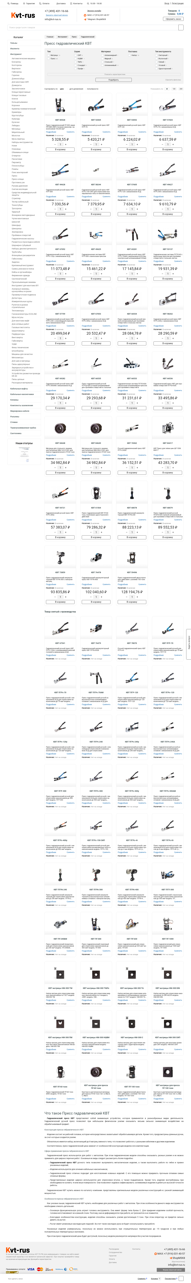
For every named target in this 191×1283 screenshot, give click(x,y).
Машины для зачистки (22, 354)
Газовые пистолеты (21, 327)
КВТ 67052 (60, 249)
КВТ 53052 (132, 120)
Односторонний (166, 69)
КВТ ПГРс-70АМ (96, 692)
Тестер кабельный (20, 202)
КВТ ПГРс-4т (132, 840)
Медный (109, 59)
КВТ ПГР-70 (167, 643)
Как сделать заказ (15, 1279)
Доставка (61, 3)
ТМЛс (80, 62)
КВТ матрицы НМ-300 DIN (168, 988)
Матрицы (16, 129)
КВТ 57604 (168, 120)
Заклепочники (18, 89)
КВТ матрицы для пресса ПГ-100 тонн (168, 1086)
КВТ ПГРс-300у (132, 791)
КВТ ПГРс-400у (60, 840)
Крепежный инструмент (23, 265)
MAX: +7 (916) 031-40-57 (98, 15)
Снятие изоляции (20, 189)
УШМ (14, 344)
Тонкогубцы (17, 205)
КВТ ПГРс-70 (60, 692)
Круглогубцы (18, 115)
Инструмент (16, 54)
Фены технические (20, 347)
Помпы (15, 169)
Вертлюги (16, 68)
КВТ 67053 (96, 314)
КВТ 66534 (132, 314)
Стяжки (13, 422)
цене (62, 89)
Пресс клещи (18, 179)
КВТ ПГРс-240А (168, 742)
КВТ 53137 (168, 249)
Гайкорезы (17, 72)
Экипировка (17, 232)
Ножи (14, 145)
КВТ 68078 (132, 508)
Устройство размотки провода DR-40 (26, 374)
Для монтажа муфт (20, 321)
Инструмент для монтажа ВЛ (25, 285)
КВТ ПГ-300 (96, 939)
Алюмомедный (111, 55)
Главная (50, 37)
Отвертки (16, 156)
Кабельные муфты (19, 389)
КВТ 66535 (96, 378)
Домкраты (17, 85)
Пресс (14, 176)
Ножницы (16, 149)
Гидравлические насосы (23, 238)
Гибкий (162, 62)
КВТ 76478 (96, 572)
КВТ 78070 (132, 643)
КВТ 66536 (168, 378)
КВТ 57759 (60, 314)
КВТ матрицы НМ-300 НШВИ (96, 1037)
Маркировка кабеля (19, 411)
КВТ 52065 (96, 120)
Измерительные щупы (22, 301)
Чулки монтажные (20, 218)
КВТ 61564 (96, 508)
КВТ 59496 (132, 572)
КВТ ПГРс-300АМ (168, 791)
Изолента (14, 48)
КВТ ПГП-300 (168, 889)
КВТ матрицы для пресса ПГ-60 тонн (96, 1086)
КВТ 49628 (60, 184)
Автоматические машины (23, 58)
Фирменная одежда (21, 275)
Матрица (55, 55)
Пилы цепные (18, 379)
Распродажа (114, 1249)
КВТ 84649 (96, 443)
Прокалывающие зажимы (24, 282)
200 (181, 89)
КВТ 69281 (132, 249)
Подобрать (114, 80)
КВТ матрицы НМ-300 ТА (132, 988)
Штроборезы (18, 351)
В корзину (60, 149)
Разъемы (14, 416)
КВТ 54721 (60, 508)
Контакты (77, 3)
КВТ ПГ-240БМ (60, 939)
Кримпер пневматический (24, 109)
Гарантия (30, 3)
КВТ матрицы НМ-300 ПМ (60, 1037)
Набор (135, 55)
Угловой (163, 65)
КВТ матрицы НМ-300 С (132, 1037)
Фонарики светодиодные (23, 215)
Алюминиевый (112, 65)
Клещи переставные (21, 92)
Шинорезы (17, 228)
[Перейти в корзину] (165, 12)
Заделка (15, 262)
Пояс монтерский (20, 172)
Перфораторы (18, 334)
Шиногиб (16, 222)
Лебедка (16, 125)
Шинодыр (16, 225)
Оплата (46, 3)
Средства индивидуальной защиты (24, 193)
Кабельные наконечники (22, 394)
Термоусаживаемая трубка (23, 428)
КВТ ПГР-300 (60, 791)
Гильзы (13, 43)
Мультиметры (18, 139)
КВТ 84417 (168, 443)
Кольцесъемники (20, 102)
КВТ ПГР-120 (132, 692)
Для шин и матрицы (21, 361)
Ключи (15, 99)
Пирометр (16, 162)
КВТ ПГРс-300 (96, 791)
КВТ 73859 (60, 572)
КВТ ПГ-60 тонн (60, 1087)
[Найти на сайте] (181, 27)
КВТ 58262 (168, 314)
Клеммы (14, 400)
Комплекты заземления (21, 405)
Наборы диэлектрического (24, 249)
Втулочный (164, 59)
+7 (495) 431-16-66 (56, 11)
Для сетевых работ (20, 324)
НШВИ (81, 59)
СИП (80, 55)
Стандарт (82, 65)
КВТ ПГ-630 (132, 939)
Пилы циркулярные (21, 364)
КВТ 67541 (60, 643)
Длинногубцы (18, 78)
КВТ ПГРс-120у (60, 742)
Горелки (15, 75)
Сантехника (15, 433)
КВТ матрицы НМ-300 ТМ (60, 988)
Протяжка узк (18, 182)
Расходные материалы (22, 383)
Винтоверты (17, 337)
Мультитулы (17, 317)
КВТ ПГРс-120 (167, 692)
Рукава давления (20, 186)
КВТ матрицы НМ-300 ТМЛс (96, 988)
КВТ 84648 (60, 443)
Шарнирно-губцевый (21, 245)
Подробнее (51, 132)
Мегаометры (17, 357)
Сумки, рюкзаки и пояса (23, 269)
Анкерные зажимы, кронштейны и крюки (21, 290)
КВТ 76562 (132, 443)
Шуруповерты (18, 331)
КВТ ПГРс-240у (132, 742)
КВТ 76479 (96, 643)
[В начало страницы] (181, 1278)
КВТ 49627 (168, 184)
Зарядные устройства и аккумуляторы (22, 368)
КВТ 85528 (60, 120)
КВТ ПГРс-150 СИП (96, 840)
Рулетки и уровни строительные (20, 306)
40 (167, 89)
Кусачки (15, 122)
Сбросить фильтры (173, 80)
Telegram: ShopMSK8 (96, 19)
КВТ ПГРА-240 (60, 889)
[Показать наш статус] (24, 454)
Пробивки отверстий (21, 235)
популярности (92, 89)
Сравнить (142, 1279)
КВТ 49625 (96, 249)
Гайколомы (17, 259)
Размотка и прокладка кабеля (26, 242)
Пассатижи (17, 159)
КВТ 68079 (168, 508)
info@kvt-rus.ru (176, 1264)
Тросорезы (17, 208)
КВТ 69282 (60, 378)
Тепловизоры (18, 311)
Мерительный (18, 132)
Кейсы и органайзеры (22, 272)
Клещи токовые (19, 95)
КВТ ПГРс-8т (168, 840)
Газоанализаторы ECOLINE (24, 314)
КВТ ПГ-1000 (168, 939)
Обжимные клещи (20, 152)
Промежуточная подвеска (24, 295)
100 (174, 89)
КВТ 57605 (132, 184)
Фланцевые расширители (23, 255)
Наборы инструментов (22, 142)
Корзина (154, 1279)
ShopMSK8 (178, 1257)
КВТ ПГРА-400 (132, 889)
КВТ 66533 (132, 378)
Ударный (16, 212)
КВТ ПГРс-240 (96, 742)
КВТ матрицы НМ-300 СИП (167, 1037)
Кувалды (16, 119)
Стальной (109, 62)
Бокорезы (16, 62)
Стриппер (16, 198)
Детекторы (17, 298)
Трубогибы (17, 252)
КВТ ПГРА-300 (96, 889)
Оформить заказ (173, 19)
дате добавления (76, 89)
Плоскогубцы (18, 166)
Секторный (164, 55)
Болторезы (17, 65)
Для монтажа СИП (20, 82)
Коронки (16, 105)
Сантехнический (19, 279)
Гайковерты (17, 341)
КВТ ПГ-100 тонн (132, 1087)
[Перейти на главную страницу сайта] (23, 15)
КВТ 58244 (96, 184)
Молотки (16, 135)
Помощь (14, 3)
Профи (81, 69)
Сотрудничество (115, 1252)
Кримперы (16, 112)
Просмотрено (170, 1279)
